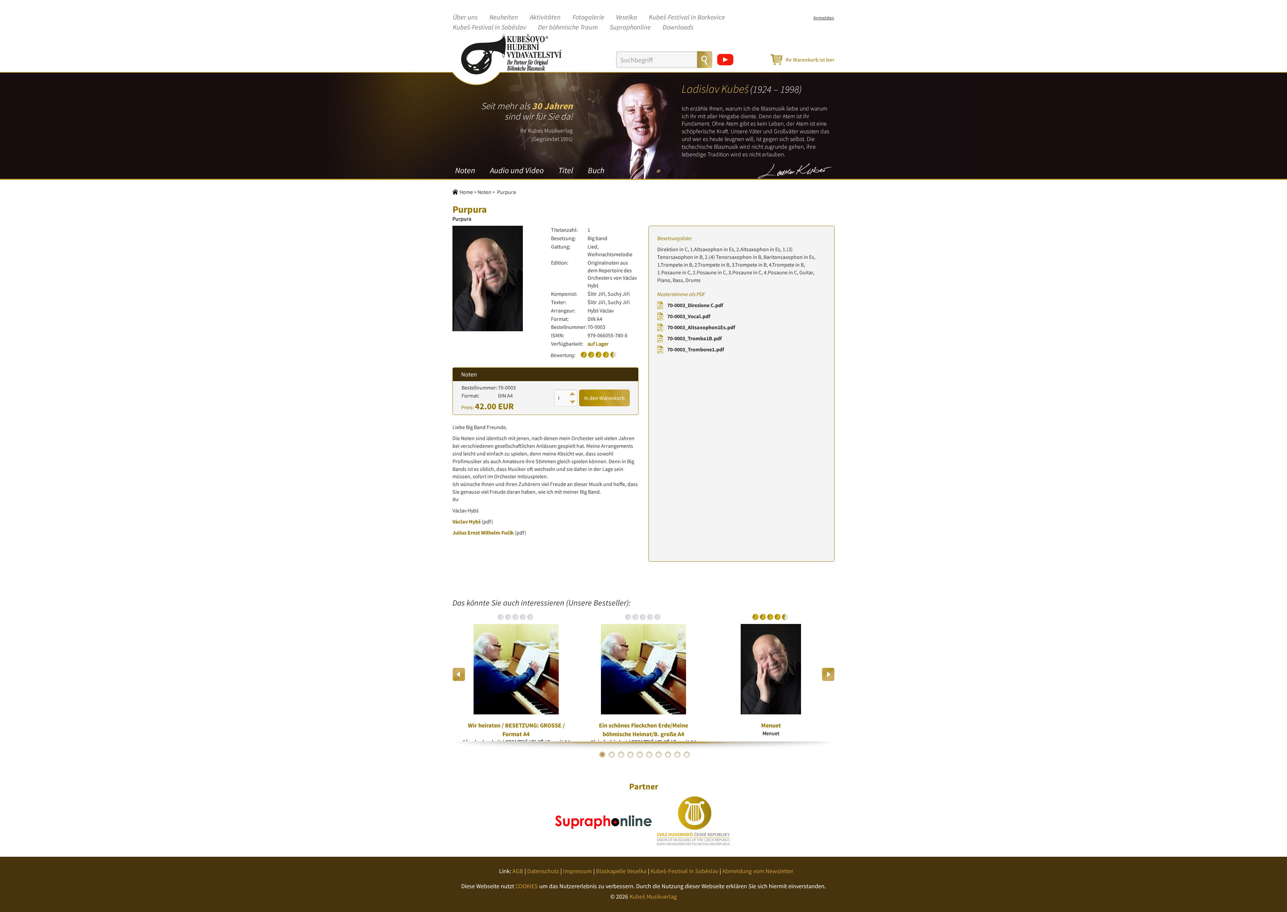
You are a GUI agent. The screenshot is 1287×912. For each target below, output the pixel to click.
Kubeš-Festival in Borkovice (687, 17)
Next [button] (828, 674)
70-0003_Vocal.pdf (688, 316)
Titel (565, 170)
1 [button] (602, 755)
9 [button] (677, 755)
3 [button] (621, 755)
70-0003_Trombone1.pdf (695, 349)
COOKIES (526, 886)
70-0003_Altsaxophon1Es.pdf (701, 327)
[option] (516, 674)
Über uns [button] (465, 17)
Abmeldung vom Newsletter (757, 871)
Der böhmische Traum (568, 27)
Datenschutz (543, 871)
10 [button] (687, 755)
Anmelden (823, 18)
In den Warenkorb (604, 398)
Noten (465, 170)
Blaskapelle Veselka (621, 871)
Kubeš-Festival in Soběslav (489, 27)
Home (466, 192)
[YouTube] (725, 60)
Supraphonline (630, 27)
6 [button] (649, 755)
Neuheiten (503, 17)
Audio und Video (517, 170)
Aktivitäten (545, 17)
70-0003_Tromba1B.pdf (694, 338)
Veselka (626, 17)
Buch (596, 170)
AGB (517, 871)
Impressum (577, 871)
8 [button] (668, 755)
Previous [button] (459, 674)
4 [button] (630, 755)
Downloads (678, 27)
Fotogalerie (588, 17)
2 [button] (612, 755)
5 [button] (640, 755)
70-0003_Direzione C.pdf (695, 305)
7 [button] (659, 755)
